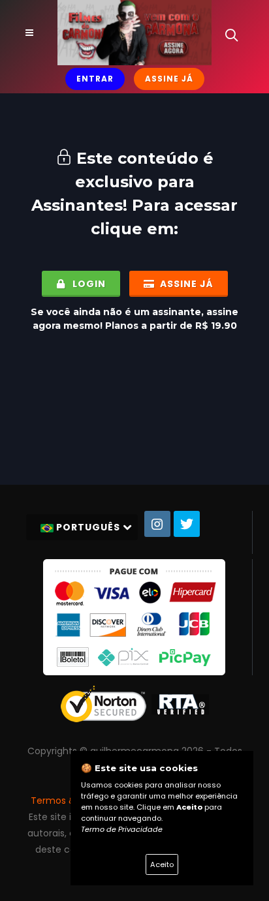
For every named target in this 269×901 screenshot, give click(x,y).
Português (88, 527)
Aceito (162, 864)
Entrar (95, 78)
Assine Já (169, 78)
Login (88, 283)
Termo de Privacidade (122, 829)
